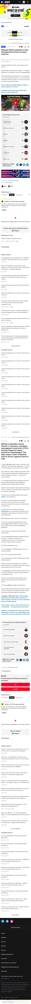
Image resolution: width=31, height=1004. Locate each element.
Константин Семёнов (13, 180)
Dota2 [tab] (6, 26)
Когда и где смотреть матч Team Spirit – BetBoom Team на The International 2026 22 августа (14, 884)
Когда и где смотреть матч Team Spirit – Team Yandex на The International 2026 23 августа (15, 868)
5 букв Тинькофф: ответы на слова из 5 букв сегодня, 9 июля (15, 369)
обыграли (9, 464)
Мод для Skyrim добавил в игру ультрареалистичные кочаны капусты (21, 43)
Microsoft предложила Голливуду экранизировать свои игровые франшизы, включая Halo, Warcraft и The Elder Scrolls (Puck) (14, 337)
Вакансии (3, 946)
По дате (4, 195)
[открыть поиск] (20, 2)
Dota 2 (6, 437)
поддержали (5, 511)
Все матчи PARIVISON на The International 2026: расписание (14, 836)
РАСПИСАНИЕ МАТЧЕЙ (6, 22)
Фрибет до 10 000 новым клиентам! (14, 201)
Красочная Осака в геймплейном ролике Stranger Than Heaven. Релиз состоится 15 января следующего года (14, 302)
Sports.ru (5, 982)
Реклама (3, 950)
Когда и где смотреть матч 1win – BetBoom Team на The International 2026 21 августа (15, 907)
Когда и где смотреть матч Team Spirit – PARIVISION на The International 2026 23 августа (15, 860)
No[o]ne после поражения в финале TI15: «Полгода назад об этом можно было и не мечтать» (14, 789)
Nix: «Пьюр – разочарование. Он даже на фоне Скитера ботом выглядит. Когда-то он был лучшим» (15, 757)
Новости (9, 43)
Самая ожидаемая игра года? (10, 115)
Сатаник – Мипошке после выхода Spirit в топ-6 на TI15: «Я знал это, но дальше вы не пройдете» (15, 750)
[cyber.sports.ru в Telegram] (3, 921)
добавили (9, 585)
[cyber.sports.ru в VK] (7, 921)
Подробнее (9, 991)
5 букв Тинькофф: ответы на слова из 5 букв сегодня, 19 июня (15, 424)
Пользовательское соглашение (8, 962)
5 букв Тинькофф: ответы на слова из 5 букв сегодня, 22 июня (15, 417)
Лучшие (12, 195)
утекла (8, 536)
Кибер (2, 43)
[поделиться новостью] (28, 46)
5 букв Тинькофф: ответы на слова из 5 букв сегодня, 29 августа (15, 293)
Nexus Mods (26, 72)
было (2, 560)
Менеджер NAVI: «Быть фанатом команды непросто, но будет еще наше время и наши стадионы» (15, 797)
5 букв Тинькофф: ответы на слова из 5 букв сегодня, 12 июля (15, 353)
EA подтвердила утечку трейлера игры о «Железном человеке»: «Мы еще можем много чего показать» (15, 258)
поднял (7, 524)
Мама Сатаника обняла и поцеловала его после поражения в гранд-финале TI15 (14, 805)
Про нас (3, 933)
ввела (8, 570)
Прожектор (4, 958)
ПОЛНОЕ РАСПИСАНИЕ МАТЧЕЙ (15, 39)
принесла (22, 482)
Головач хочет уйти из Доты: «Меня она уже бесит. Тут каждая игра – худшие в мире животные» (14, 821)
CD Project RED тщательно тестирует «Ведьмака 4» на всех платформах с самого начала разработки (15, 311)
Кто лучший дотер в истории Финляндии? (14, 622)
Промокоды (4, 971)
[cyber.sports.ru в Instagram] (12, 921)
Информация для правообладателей (10, 967)
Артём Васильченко (13, 667)
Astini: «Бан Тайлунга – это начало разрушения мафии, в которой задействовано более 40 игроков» (15, 813)
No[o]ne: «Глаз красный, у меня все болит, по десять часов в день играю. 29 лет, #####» (15, 765)
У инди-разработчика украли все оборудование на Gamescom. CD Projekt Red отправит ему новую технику (15, 277)
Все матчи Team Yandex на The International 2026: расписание (14, 852)
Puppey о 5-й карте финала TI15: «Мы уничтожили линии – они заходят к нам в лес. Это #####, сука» (15, 781)
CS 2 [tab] (2, 26)
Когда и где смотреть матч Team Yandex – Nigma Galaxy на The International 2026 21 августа (14, 899)
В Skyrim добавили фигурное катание (11, 238)
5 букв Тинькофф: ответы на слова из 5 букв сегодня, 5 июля (15, 393)
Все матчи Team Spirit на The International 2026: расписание (13, 844)
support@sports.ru (5, 978)
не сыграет (8, 549)
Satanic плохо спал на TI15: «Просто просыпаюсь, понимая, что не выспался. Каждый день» (14, 773)
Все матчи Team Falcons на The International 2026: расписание (14, 892)
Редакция (3, 937)
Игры (6, 43)
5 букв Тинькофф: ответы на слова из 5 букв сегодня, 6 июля (15, 385)
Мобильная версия (15, 927)
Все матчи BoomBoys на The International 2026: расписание (13, 876)
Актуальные (19, 195)
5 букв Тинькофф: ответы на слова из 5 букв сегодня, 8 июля (15, 377)
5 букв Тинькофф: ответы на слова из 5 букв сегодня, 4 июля (15, 401)
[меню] (28, 2)
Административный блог (7, 954)
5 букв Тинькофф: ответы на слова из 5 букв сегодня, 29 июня (15, 409)
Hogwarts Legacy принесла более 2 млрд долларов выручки (15, 286)
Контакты (3, 941)
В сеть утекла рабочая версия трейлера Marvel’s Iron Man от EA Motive (15, 319)
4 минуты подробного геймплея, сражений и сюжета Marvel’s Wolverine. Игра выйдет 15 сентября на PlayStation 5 (15, 328)
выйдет (3, 496)
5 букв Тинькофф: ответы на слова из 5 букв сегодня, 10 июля (15, 361)
